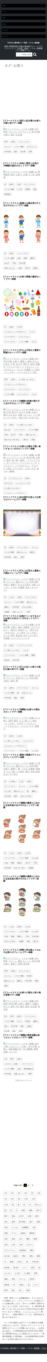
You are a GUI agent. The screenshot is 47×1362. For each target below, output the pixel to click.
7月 (5, 1059)
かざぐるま (8, 483)
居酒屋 (27, 189)
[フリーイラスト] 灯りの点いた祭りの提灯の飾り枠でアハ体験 (22, 668)
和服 (25, 258)
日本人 (19, 1262)
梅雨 (38, 1256)
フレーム (7, 146)
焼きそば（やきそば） (12, 439)
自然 (13, 1239)
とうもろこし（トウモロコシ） (15, 331)
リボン (36, 1285)
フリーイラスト (4, 11)
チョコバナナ (28, 741)
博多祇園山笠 (28, 1068)
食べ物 (6, 1256)
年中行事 (7, 151)
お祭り (13, 141)
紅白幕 (23, 151)
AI (5, 184)
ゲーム (14, 1233)
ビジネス (7, 1273)
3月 (19, 1193)
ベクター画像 (19, 146)
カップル (15, 1227)
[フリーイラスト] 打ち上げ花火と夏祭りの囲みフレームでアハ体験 (22, 572)
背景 (30, 151)
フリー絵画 (3, 17)
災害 (6, 1239)
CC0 (39, 1298)
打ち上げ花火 (27, 607)
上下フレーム (31, 146)
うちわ (11, 597)
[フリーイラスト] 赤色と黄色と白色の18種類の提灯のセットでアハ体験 (21, 164)
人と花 (17, 1273)
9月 (19, 1199)
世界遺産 (23, 1250)
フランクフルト (24, 336)
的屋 (33, 439)
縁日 (14, 1031)
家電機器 (25, 1227)
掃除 (31, 1250)
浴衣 (20, 268)
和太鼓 (6, 660)
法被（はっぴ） (9, 268)
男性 (23, 1256)
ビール (32, 331)
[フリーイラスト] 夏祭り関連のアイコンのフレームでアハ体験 (22, 756)
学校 (6, 1227)
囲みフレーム (22, 552)
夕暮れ (21, 1285)
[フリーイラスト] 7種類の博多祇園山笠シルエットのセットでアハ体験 (21, 1036)
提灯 (15, 151)
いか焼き (12, 781)
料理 (6, 1290)
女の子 (6, 263)
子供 (14, 263)
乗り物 (15, 1267)
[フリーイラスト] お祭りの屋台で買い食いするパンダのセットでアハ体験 (22, 447)
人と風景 (27, 1273)
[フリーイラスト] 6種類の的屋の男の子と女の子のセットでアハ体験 (21, 402)
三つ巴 (19, 189)
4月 (25, 1193)
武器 (13, 1279)
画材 (13, 1222)
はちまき (7, 429)
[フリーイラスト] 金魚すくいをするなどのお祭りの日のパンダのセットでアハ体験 (22, 618)
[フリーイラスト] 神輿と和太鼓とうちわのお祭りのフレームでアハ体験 (22, 951)
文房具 (32, 1279)
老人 (20, 1290)
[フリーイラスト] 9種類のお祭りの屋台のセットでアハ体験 (21, 710)
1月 (5, 1193)
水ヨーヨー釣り (26, 796)
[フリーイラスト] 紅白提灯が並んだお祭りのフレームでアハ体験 (22, 498)
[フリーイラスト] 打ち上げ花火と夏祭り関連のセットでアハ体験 (22, 351)
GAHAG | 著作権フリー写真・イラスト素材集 (23, 43)
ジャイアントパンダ (23, 483)
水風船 (6, 612)
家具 (36, 1216)
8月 (5, 1016)
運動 (30, 1210)
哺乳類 (6, 1285)
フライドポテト (9, 336)
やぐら (19, 1021)
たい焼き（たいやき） (12, 488)
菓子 (31, 1222)
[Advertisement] (23, 93)
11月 (33, 1199)
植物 (35, 1239)
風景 (35, 1273)
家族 (38, 1222)
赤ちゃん (38, 1204)
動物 (33, 655)
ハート (24, 1267)
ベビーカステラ (22, 394)
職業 (28, 1239)
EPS (6, 141)
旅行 (13, 1290)
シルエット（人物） (11, 1064)
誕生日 (15, 1256)
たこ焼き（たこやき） (27, 379)
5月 (32, 1193)
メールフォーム (28, 1312)
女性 (6, 1244)
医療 (23, 1210)
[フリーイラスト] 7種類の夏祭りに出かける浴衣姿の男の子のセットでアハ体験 (21, 878)
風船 (6, 1279)
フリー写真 (3, 5)
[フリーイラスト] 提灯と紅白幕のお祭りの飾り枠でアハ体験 (22, 122)
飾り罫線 (22, 1222)
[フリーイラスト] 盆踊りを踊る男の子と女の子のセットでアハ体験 (22, 204)
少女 (20, 1239)
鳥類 (31, 1256)
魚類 (6, 1233)
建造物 (32, 1233)
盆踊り (35, 268)
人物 (18, 258)
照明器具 (7, 194)
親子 (6, 1216)
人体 (13, 1244)
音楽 (13, 1216)
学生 (6, 1222)
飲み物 (6, 1267)
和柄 (28, 1290)
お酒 (18, 184)
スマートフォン (9, 1250)
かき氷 (19, 327)
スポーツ (29, 1244)
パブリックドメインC (5, 36)
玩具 (34, 1227)
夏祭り (32, 258)
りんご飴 (35, 750)
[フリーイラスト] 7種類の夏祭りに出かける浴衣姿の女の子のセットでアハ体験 (21, 805)
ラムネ (34, 341)
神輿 (36, 981)
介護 (29, 1216)
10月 (26, 1199)
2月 (12, 1193)
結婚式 (23, 1233)
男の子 (27, 268)
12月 (6, 1204)
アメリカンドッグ (15, 478)
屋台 (6, 1026)
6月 (39, 1193)
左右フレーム (27, 692)
